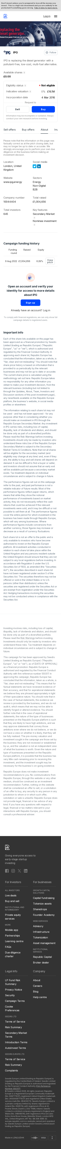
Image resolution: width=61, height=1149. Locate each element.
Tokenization (40, 937)
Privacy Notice (13, 989)
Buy (43, 109)
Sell (17, 109)
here (27, 378)
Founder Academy (44, 914)
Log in (46, 310)
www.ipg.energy (12, 182)
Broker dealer (41, 962)
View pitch (50, 261)
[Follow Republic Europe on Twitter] (19, 871)
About (44, 129)
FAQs (8, 946)
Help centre (40, 997)
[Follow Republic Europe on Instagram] (13, 871)
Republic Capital (42, 956)
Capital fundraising (43, 898)
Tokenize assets (42, 903)
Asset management (44, 943)
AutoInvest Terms (15, 1047)
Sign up (30, 302)
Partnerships (12, 935)
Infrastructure (41, 931)
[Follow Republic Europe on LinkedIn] (26, 871)
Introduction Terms (16, 1042)
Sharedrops (40, 909)
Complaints (11, 1070)
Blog (35, 991)
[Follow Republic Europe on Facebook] (7, 871)
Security (10, 995)
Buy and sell (12, 901)
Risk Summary (13, 1027)
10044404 (9, 201)
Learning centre (14, 941)
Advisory (38, 926)
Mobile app (11, 929)
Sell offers (9, 129)
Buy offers (28, 129)
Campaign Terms (15, 1000)
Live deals (10, 895)
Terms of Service (15, 1021)
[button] (55, 16)
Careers (37, 985)
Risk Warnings (27, 436)
